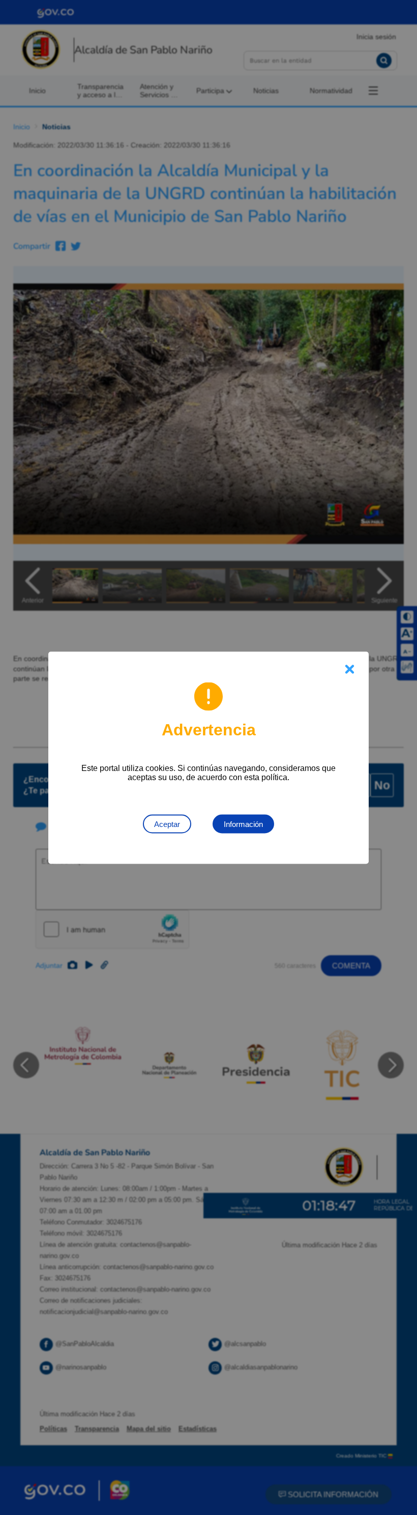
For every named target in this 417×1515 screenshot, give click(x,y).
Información (243, 823)
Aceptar (167, 823)
